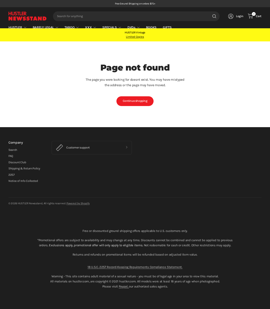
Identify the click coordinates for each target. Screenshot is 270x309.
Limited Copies (135, 36)
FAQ (10, 156)
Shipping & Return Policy (24, 168)
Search (12, 150)
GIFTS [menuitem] (167, 27)
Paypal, (124, 286)
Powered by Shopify (77, 203)
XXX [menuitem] (88, 27)
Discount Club (17, 162)
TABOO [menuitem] (69, 27)
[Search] (214, 16)
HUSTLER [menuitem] (15, 27)
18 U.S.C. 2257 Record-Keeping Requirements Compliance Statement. (135, 267)
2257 (11, 175)
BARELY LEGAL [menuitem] (43, 27)
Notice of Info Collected (23, 181)
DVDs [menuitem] (131, 27)
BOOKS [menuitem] (151, 27)
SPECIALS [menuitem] (109, 27)
